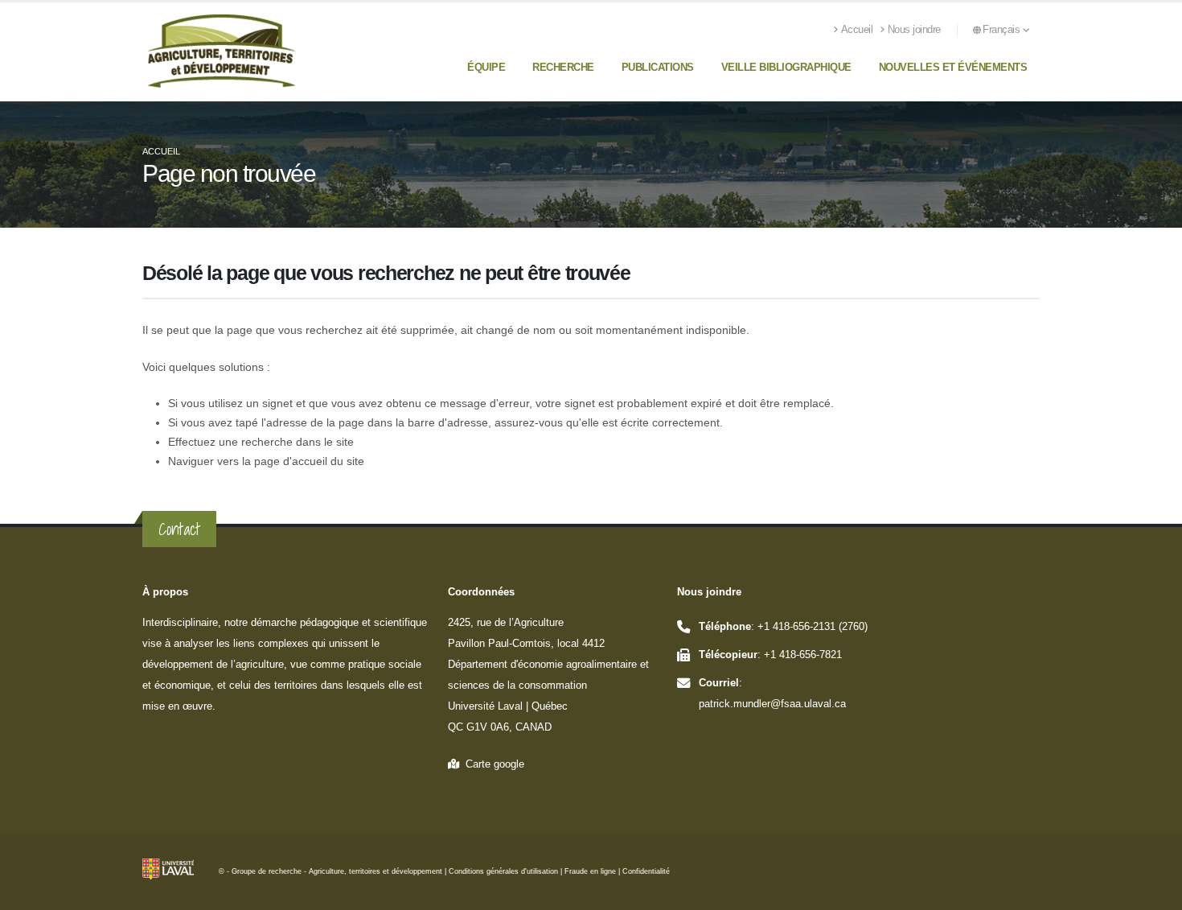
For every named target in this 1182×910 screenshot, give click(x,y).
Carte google (491, 764)
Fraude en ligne (590, 871)
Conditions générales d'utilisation (503, 871)
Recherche (563, 67)
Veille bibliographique (786, 67)
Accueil (857, 29)
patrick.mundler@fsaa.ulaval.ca (772, 704)
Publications (658, 67)
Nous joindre (914, 29)
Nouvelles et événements (953, 67)
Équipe (486, 67)
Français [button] (1003, 29)
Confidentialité (646, 871)
